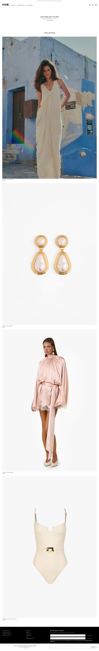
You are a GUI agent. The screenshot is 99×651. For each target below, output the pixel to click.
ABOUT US (28, 633)
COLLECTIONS (29, 5)
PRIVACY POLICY (6, 635)
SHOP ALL (13, 5)
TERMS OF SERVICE (7, 633)
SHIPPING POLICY (6, 630)
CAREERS (28, 635)
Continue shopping (49, 20)
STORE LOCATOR (30, 638)
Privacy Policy (51, 641)
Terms (54, 641)
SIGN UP (94, 647)
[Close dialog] (98, 644)
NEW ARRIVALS (20, 5)
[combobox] (52, 638)
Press (27, 632)
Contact (28, 630)
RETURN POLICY (6, 632)
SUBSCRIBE (89, 635)
